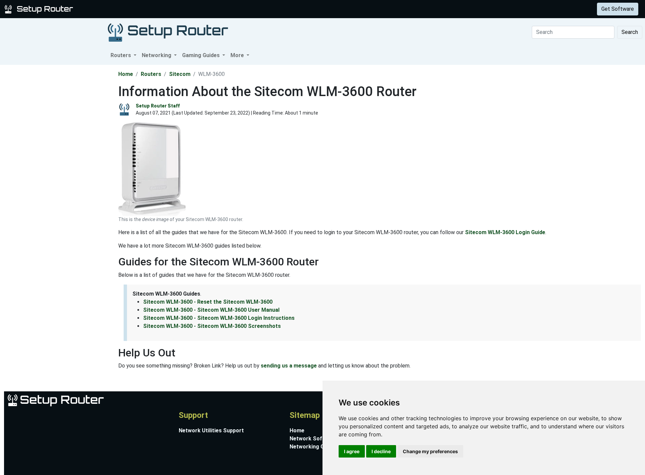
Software (168, 9)
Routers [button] (121, 55)
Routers (105, 9)
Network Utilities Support (211, 430)
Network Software (313, 438)
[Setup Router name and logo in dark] (168, 32)
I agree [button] (351, 451)
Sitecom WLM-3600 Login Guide (505, 232)
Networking (135, 9)
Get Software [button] (617, 9)
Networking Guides (314, 446)
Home (125, 74)
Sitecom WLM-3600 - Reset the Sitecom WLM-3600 (207, 302)
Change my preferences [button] (430, 451)
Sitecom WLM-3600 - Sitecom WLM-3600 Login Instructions (219, 318)
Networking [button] (157, 55)
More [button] (237, 55)
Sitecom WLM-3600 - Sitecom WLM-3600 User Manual (211, 310)
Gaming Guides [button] (201, 55)
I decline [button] (381, 451)
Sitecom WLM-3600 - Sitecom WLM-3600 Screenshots (212, 326)
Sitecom (179, 74)
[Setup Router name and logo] (40, 8)
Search (629, 32)
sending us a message (289, 365)
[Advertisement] (58, 165)
